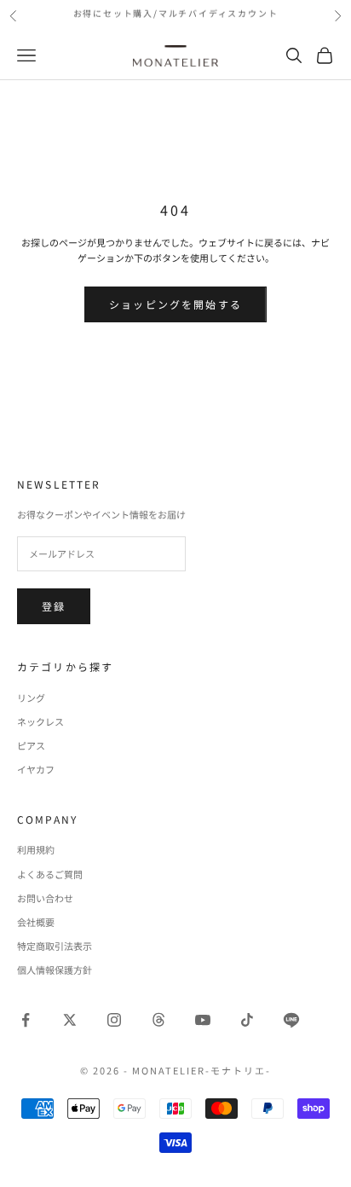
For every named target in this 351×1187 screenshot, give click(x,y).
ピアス (31, 745)
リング (31, 697)
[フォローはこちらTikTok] (247, 1019)
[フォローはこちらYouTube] (202, 1019)
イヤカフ (36, 769)
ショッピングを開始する (175, 304)
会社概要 (36, 922)
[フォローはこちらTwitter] (69, 1019)
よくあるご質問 (50, 874)
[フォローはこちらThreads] (158, 1019)
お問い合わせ (45, 898)
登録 (54, 606)
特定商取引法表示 (54, 945)
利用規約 (36, 849)
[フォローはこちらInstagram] (114, 1019)
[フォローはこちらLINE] (291, 1019)
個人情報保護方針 (54, 969)
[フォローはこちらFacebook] (25, 1019)
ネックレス (40, 721)
